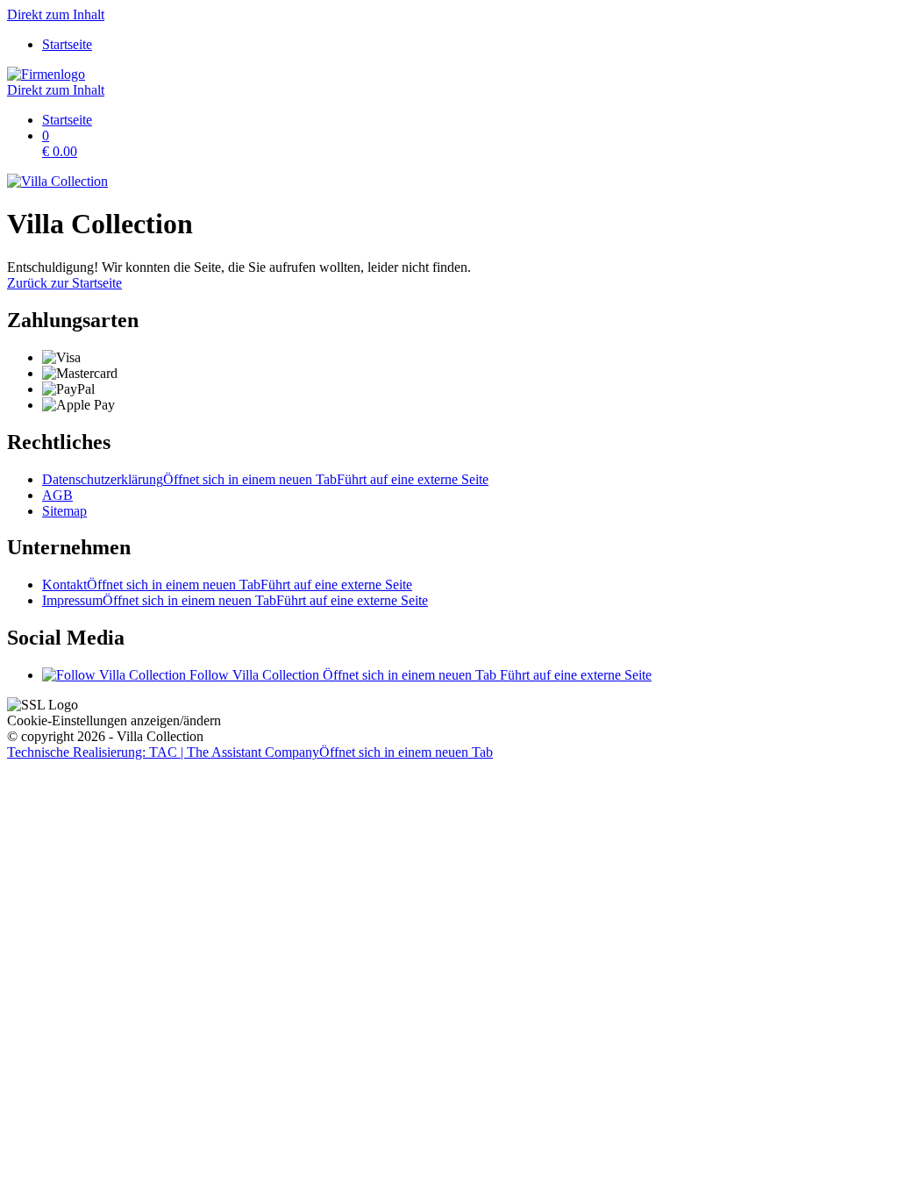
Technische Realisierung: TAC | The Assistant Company (250, 752)
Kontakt (227, 584)
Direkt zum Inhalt (55, 14)
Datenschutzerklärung (265, 479)
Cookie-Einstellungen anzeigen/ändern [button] (114, 720)
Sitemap (64, 510)
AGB (57, 495)
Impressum (235, 600)
